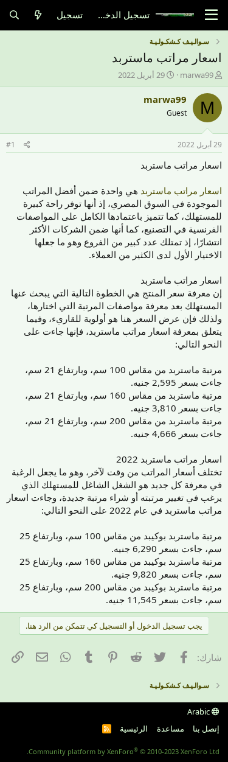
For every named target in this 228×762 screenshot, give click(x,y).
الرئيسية (134, 728)
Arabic (199, 711)
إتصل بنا (206, 728)
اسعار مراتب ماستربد (181, 190)
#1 (10, 144)
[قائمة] (211, 15)
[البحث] (14, 15)
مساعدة (170, 728)
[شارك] (27, 145)
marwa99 (196, 74)
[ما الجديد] (38, 15)
